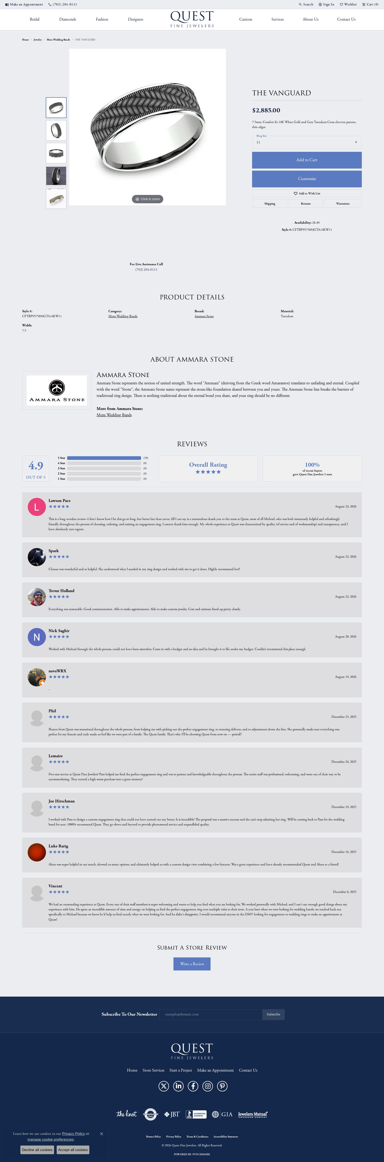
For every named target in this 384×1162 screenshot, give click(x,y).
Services (277, 19)
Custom (245, 19)
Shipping (269, 203)
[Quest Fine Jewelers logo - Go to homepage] (192, 19)
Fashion (102, 19)
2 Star (61, 474)
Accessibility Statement (226, 1136)
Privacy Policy (173, 1136)
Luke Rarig (58, 846)
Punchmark (201, 1154)
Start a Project (181, 1070)
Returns (306, 203)
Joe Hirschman (62, 801)
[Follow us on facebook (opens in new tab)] (193, 1086)
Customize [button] (307, 179)
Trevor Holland (61, 590)
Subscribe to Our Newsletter (129, 1014)
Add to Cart (306, 160)
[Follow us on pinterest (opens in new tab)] (222, 1086)
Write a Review (192, 964)
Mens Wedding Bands (58, 39)
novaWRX (57, 671)
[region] (147, 153)
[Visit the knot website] (126, 1114)
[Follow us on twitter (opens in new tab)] (164, 1086)
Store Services (153, 1070)
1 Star (61, 479)
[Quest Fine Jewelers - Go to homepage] (192, 1051)
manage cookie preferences (50, 1139)
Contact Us (346, 19)
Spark (54, 550)
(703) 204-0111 (146, 270)
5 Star (61, 458)
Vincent (55, 886)
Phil (52, 711)
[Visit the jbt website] (172, 1114)
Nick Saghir (59, 630)
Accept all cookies (73, 1150)
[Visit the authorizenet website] (151, 1114)
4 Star (61, 463)
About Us (310, 19)
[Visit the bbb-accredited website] (196, 1114)
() (145, 458)
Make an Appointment (215, 1070)
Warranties (343, 203)
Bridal (34, 19)
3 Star (61, 468)
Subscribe (273, 1014)
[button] (306, 4)
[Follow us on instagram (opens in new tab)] (207, 1086)
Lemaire (56, 756)
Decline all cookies (37, 1150)
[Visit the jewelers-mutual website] (253, 1114)
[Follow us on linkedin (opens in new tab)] (178, 1086)
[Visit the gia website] (222, 1114)
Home (25, 39)
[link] (24, 4)
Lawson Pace (60, 500)
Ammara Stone (204, 316)
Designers (135, 19)
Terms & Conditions (197, 1136)
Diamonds (67, 19)
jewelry (38, 39)
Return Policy (153, 1136)
